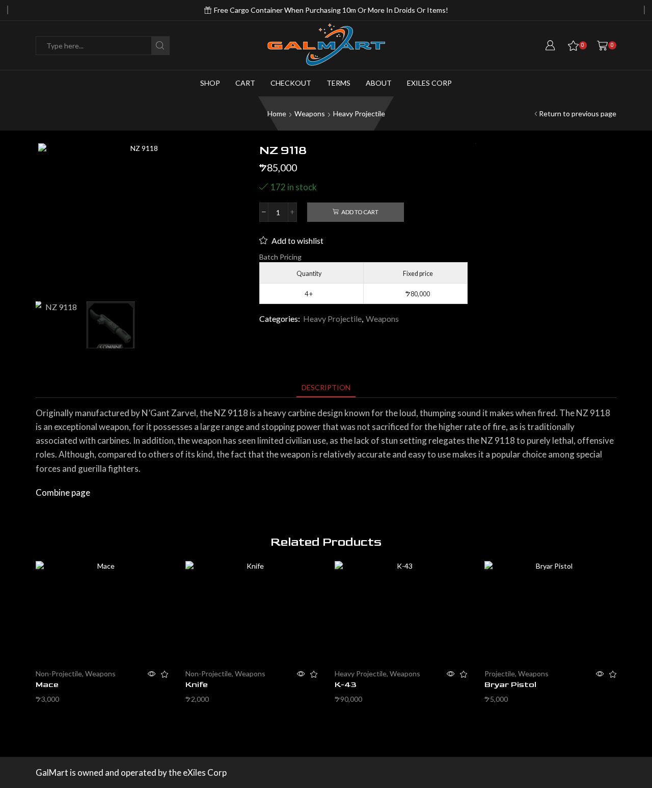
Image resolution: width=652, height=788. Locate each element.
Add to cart (359, 212)
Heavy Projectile (359, 113)
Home (276, 113)
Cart (245, 83)
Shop (210, 83)
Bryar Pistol (510, 685)
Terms (338, 83)
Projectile (499, 673)
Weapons (309, 113)
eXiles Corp (429, 83)
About (379, 83)
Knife (196, 685)
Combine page (63, 492)
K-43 (346, 685)
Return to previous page (577, 113)
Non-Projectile (59, 673)
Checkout (290, 83)
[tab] (326, 387)
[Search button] (160, 46)
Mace (47, 685)
